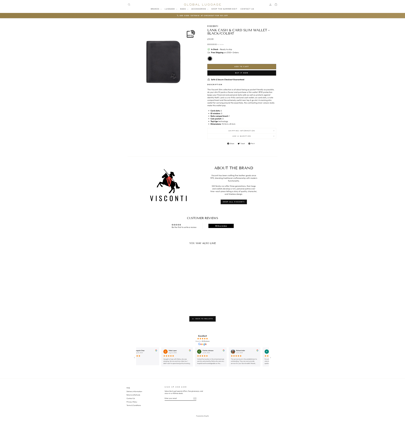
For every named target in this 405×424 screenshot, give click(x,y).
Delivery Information (134, 391)
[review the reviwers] (143, 351)
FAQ (128, 388)
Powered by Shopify (202, 416)
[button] (212, 44)
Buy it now (241, 73)
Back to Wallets (204, 318)
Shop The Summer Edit (224, 9)
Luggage (170, 9)
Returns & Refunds (133, 395)
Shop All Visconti (234, 202)
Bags (183, 9)
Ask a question (242, 136)
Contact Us (247, 9)
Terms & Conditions (134, 405)
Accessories (199, 9)
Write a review (221, 226)
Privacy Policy (132, 402)
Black (210, 59)
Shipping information (242, 131)
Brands (155, 9)
